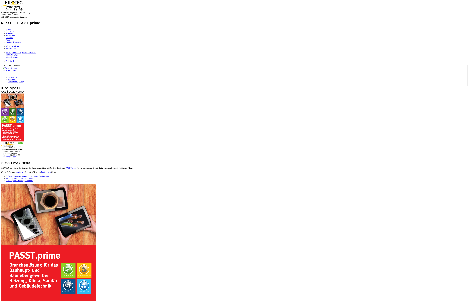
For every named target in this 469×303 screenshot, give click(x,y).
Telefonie (9, 33)
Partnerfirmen (11, 48)
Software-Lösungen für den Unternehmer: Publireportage (28, 176)
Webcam (9, 38)
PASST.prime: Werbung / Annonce (19, 181)
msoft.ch (19, 172)
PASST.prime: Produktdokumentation (20, 178)
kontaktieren (46, 172)
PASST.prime (71, 168)
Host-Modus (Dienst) (16, 82)
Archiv (8, 40)
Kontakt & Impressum (14, 42)
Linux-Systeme (12, 57)
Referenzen (10, 35)
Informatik (10, 31)
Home (8, 29)
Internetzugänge (12, 55)
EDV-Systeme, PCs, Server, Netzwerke (21, 53)
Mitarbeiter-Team (12, 46)
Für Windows (13, 77)
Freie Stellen (11, 61)
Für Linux (12, 79)
